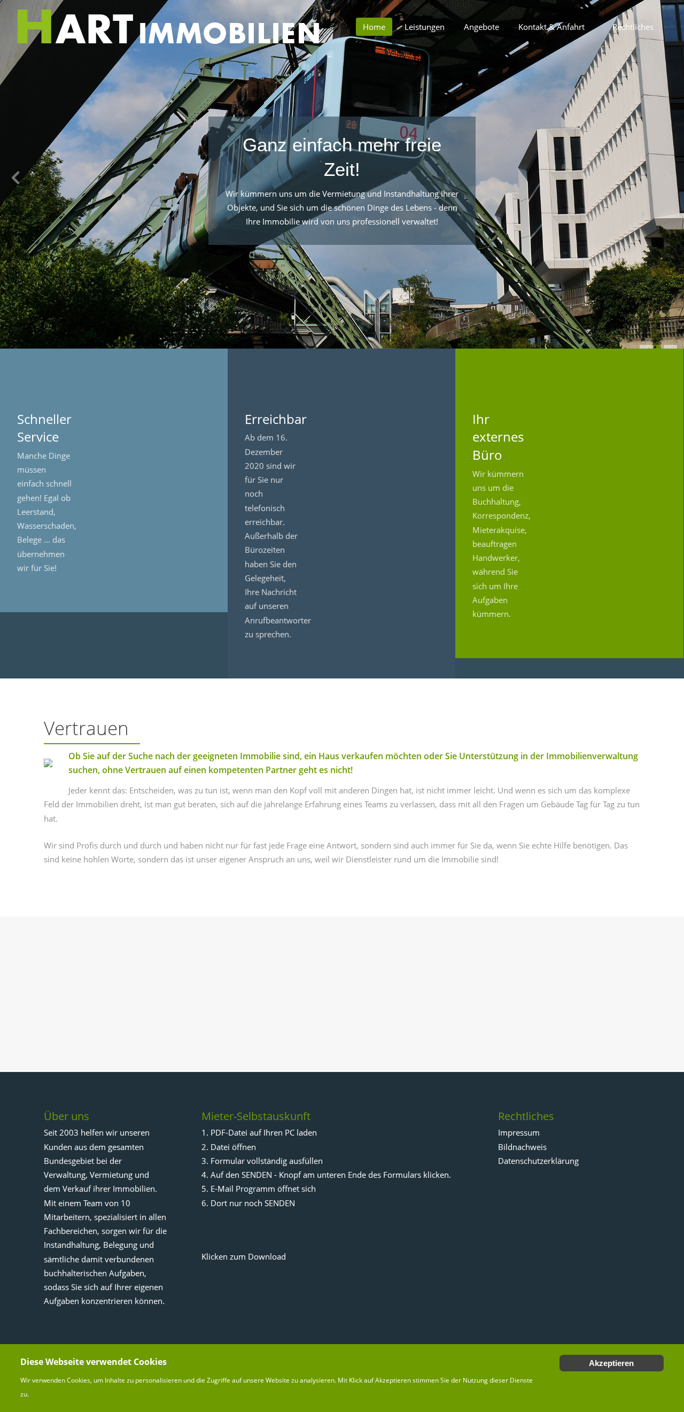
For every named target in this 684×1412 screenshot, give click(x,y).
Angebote (481, 26)
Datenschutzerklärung (538, 1160)
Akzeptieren (611, 1363)
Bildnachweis (522, 1146)
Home (374, 26)
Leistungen (425, 26)
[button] (646, 347)
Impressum (519, 1132)
